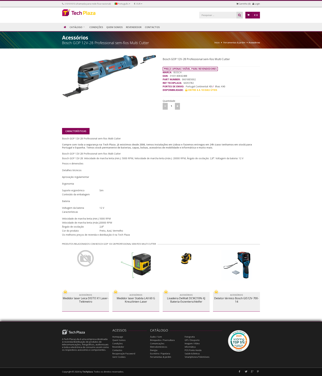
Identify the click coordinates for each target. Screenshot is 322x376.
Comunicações (157, 343)
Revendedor (118, 347)
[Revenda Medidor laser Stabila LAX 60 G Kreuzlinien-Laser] (135, 265)
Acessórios (254, 42)
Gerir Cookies (119, 357)
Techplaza (88, 371)
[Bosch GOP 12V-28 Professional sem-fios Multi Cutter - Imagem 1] (100, 76)
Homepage (117, 337)
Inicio (217, 42)
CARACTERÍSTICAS (75, 131)
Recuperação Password (123, 353)
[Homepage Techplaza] (85, 13)
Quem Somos (119, 340)
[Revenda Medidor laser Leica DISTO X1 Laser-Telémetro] (85, 258)
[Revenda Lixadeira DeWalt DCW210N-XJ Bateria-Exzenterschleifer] (186, 258)
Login (257, 3)
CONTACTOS (152, 27)
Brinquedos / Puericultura (162, 340)
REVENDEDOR (134, 27)
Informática (190, 347)
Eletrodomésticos (158, 347)
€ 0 (256, 15)
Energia (153, 350)
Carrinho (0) (244, 3)
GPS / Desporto (192, 340)
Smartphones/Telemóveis (197, 357)
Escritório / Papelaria (160, 353)
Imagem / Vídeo (192, 343)
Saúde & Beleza (192, 353)
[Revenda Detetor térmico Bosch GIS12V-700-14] (236, 265)
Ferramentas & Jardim (234, 42)
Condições (117, 343)
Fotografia (190, 337)
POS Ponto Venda (193, 350)
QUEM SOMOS (114, 27)
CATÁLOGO (76, 27)
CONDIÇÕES (96, 27)
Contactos (117, 350)
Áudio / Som (156, 337)
